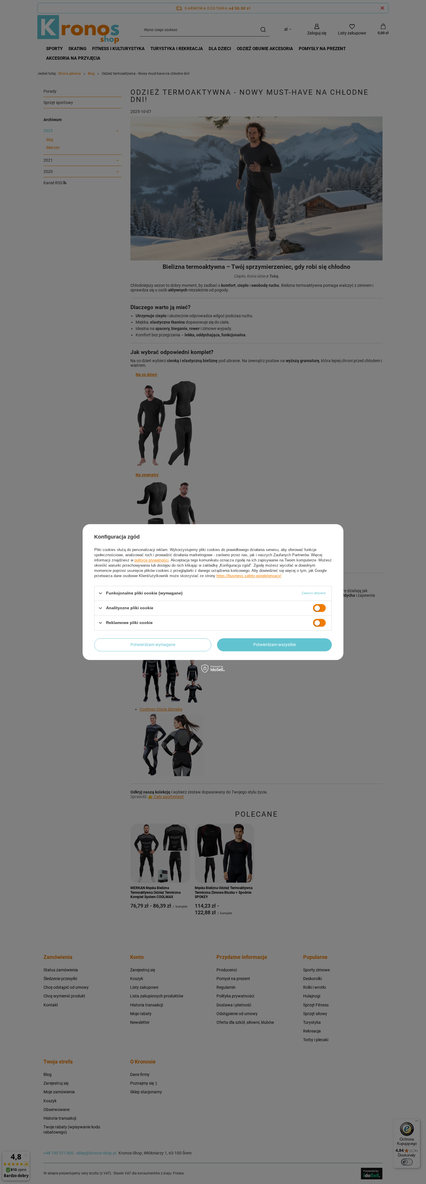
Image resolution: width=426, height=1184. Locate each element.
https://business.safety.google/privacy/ (248, 576)
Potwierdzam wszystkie (274, 644)
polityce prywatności (151, 560)
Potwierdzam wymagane (152, 644)
